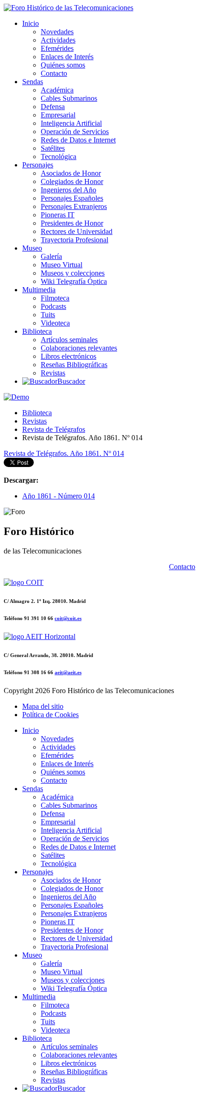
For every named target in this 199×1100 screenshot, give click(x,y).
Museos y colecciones (73, 273)
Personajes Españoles (72, 198)
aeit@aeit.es (68, 672)
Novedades (57, 32)
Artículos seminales (69, 340)
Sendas (32, 82)
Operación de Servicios (75, 131)
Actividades (58, 40)
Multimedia (39, 290)
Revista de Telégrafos (53, 429)
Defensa (53, 107)
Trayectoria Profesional (74, 240)
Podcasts (53, 306)
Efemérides (57, 48)
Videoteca (55, 323)
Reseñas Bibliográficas (74, 365)
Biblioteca (37, 331)
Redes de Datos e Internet (78, 140)
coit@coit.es (68, 618)
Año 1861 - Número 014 (58, 496)
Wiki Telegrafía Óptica (74, 281)
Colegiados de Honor (72, 181)
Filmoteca (55, 298)
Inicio (30, 23)
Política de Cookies (50, 715)
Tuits (48, 315)
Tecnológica (58, 156)
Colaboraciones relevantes (79, 348)
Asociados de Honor (71, 173)
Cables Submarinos (69, 98)
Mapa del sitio (42, 706)
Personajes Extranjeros (74, 206)
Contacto (54, 73)
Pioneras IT (58, 215)
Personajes (37, 165)
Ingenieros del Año (68, 190)
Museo (32, 248)
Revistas (53, 373)
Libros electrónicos (68, 356)
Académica (57, 90)
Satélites (53, 148)
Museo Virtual (61, 265)
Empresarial (58, 115)
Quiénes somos (63, 65)
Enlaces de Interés (67, 57)
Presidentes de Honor (72, 223)
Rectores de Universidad (76, 231)
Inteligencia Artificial (71, 123)
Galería (51, 256)
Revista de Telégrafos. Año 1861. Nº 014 (64, 453)
